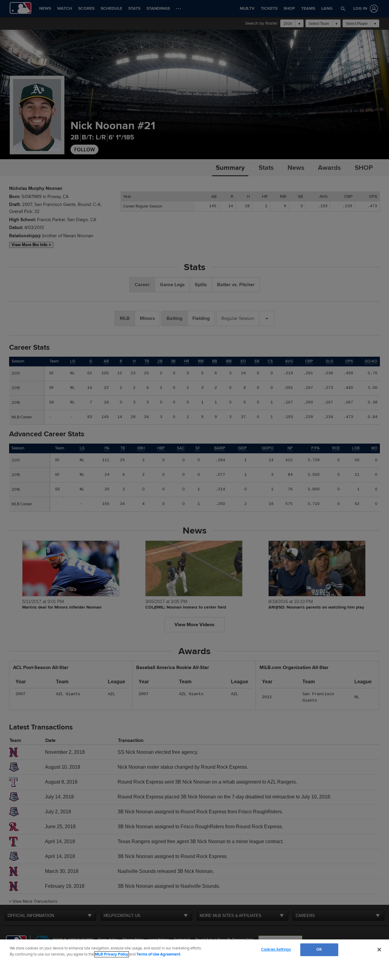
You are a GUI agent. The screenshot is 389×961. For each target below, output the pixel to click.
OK (319, 949)
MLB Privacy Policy (111, 954)
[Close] (379, 949)
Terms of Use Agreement (158, 954)
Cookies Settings (276, 949)
